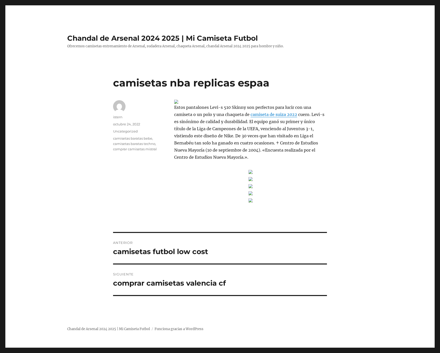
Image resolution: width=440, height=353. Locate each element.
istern (117, 117)
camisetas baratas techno (134, 144)
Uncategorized (125, 131)
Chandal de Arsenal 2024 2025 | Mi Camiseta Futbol (162, 38)
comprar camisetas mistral (135, 149)
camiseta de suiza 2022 (274, 114)
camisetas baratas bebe (132, 138)
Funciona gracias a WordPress (179, 329)
